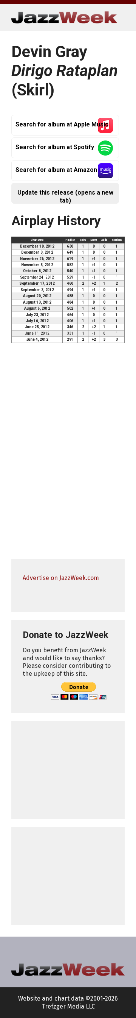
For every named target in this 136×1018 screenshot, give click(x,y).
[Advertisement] (68, 770)
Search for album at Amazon (56, 169)
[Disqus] (68, 454)
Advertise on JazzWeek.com (61, 577)
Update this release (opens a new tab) (65, 196)
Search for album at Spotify (54, 147)
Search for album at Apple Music (61, 124)
